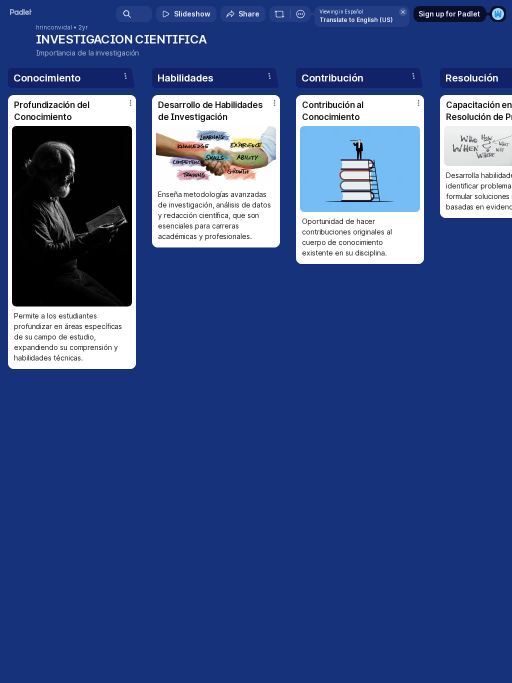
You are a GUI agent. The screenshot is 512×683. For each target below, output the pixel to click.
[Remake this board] (280, 14)
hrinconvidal (54, 27)
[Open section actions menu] (125, 76)
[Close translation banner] (403, 12)
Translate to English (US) (356, 20)
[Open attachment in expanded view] (72, 216)
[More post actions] (124, 107)
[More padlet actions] (300, 14)
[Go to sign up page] (498, 14)
